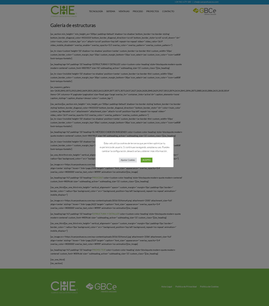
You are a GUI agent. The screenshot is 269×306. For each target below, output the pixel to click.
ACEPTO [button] (147, 160)
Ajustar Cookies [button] (128, 160)
